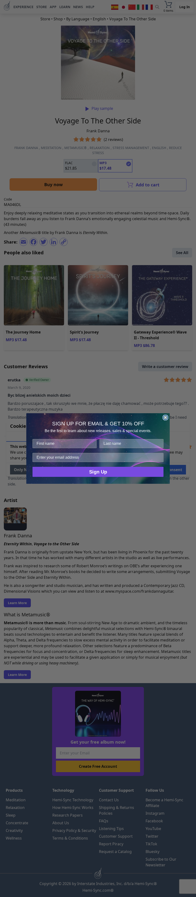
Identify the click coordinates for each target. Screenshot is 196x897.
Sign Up (98, 471)
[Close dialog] (165, 417)
